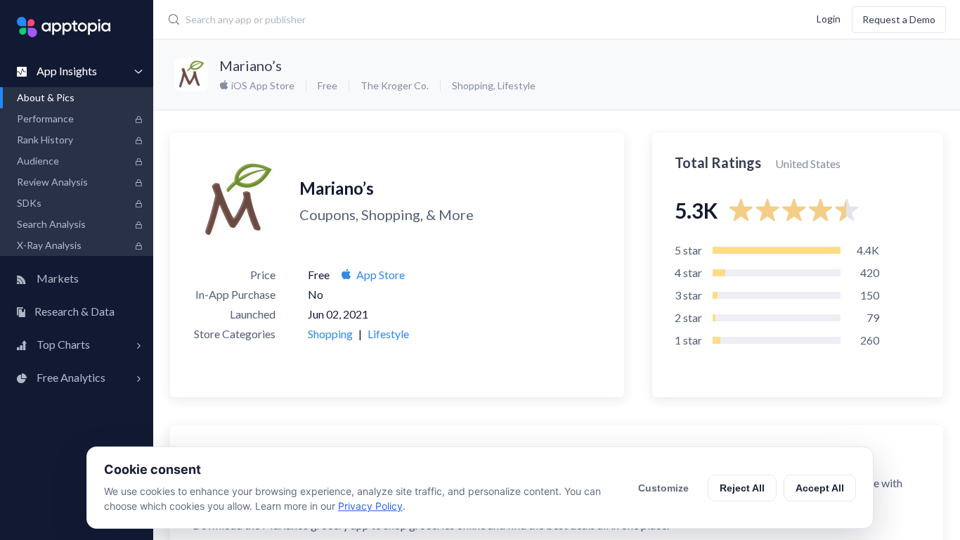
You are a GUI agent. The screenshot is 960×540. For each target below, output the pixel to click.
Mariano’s (250, 65)
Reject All (742, 488)
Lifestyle (517, 85)
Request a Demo (898, 19)
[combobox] (411, 20)
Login (829, 18)
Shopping (472, 85)
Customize (663, 488)
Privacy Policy (370, 506)
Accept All (820, 488)
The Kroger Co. (395, 85)
